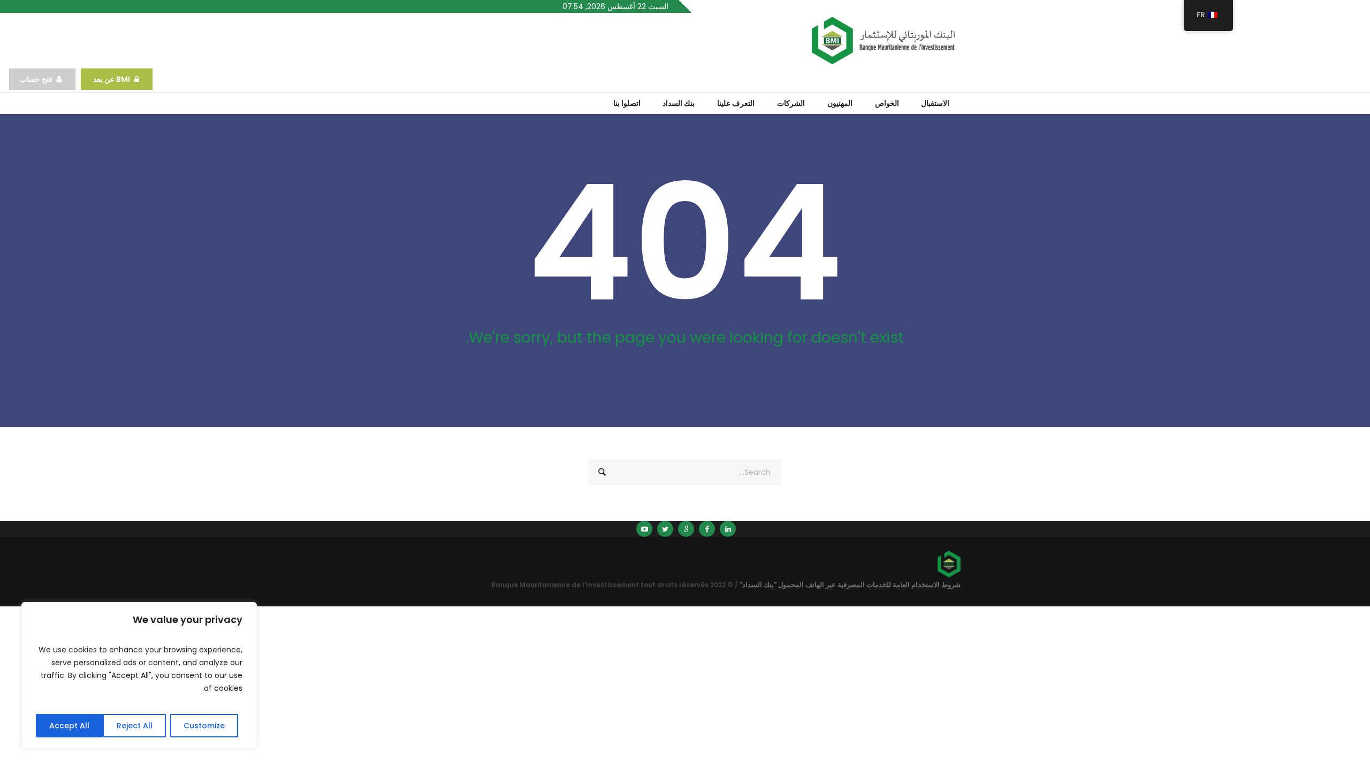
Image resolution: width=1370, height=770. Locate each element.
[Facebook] (707, 529)
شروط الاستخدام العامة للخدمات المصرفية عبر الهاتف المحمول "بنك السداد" (850, 585)
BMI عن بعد (111, 79)
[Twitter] (665, 529)
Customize (204, 725)
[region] (139, 675)
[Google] (686, 529)
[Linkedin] (728, 529)
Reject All (135, 725)
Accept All (69, 725)
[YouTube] (644, 529)
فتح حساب (36, 79)
